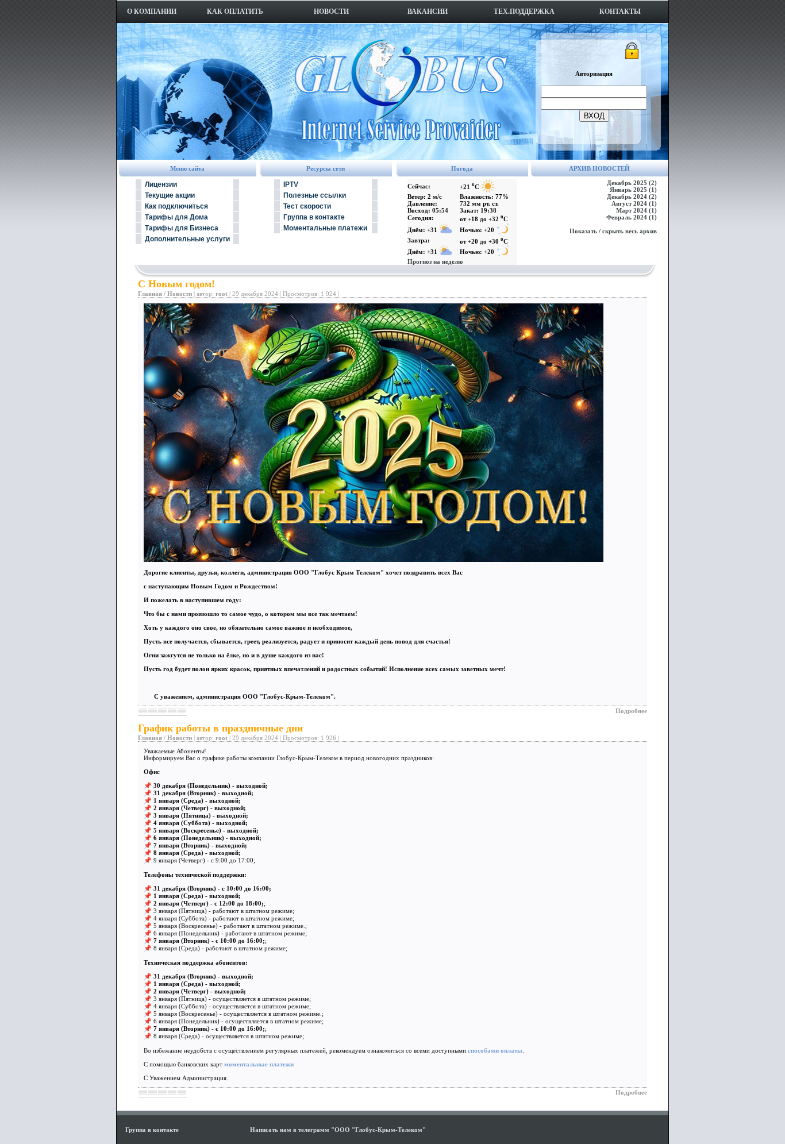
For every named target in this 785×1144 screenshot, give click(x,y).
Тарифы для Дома (176, 217)
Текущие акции (170, 195)
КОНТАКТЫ (620, 11)
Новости (179, 293)
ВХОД (594, 115)
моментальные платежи (259, 1064)
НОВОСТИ (331, 11)
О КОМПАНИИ (151, 11)
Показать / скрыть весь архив (613, 231)
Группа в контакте (314, 217)
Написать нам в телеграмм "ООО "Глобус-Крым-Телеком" (338, 1129)
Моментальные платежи (325, 228)
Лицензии (161, 184)
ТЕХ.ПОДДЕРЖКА (524, 11)
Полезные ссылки (314, 195)
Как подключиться (176, 206)
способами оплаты (495, 1050)
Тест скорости (307, 206)
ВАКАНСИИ (427, 11)
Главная (150, 293)
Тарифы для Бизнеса (181, 228)
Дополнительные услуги (187, 239)
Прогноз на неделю (435, 261)
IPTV (290, 184)
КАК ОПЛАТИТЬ (235, 11)
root (222, 293)
